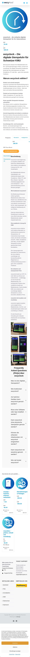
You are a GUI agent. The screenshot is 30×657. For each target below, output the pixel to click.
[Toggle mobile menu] (27, 3)
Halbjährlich (24, 137)
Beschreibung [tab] (6, 156)
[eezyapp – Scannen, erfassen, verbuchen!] (8, 483)
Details (11, 512)
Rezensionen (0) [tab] (6, 160)
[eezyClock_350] (15, 20)
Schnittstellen (6, 592)
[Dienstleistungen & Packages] (22, 483)
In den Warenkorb (11, 151)
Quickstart (5, 585)
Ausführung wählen (6, 511)
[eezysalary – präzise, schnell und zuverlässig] (8, 523)
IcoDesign (18, 616)
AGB (4, 596)
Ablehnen (15, 647)
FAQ (4, 589)
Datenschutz (17, 654)
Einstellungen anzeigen (15, 651)
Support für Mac (8, 573)
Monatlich (16, 137)
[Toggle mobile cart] (24, 3)
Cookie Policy (12, 654)
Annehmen (15, 643)
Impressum (6, 604)
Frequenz (8, 137)
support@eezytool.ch (21, 574)
